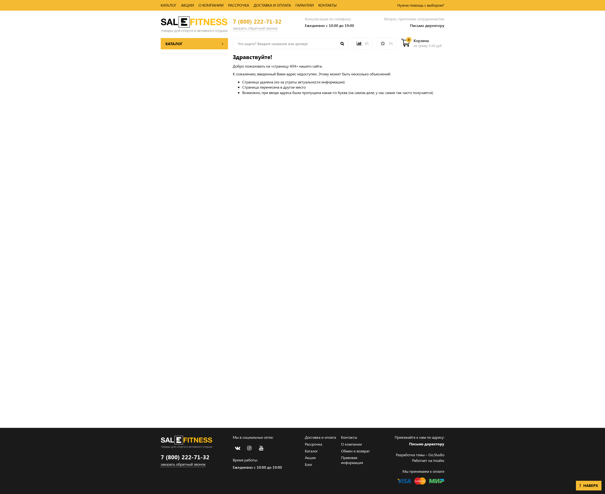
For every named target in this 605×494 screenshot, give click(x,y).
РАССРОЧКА (238, 5)
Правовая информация (352, 460)
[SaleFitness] (194, 23)
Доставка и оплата (320, 437)
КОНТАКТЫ (327, 5)
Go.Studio (436, 454)
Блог (308, 464)
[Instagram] (249, 448)
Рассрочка (313, 444)
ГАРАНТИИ (304, 5)
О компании (351, 444)
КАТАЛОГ (169, 5)
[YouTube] (261, 448)
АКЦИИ (187, 5)
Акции (310, 457)
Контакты (349, 437)
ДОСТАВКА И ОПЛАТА (272, 5)
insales (438, 460)
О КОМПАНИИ (211, 5)
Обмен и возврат (355, 450)
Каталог (311, 450)
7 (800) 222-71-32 (257, 21)
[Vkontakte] (237, 448)
